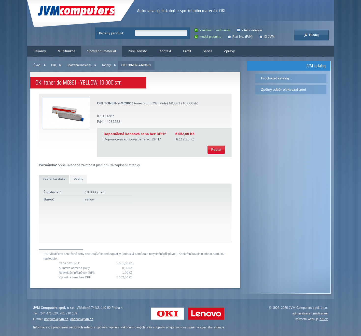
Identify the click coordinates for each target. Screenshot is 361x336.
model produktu (210, 36)
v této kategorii (252, 30)
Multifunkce (66, 51)
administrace (301, 313)
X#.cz (323, 319)
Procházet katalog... (276, 78)
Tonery (106, 65)
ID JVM (269, 36)
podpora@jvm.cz (56, 319)
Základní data (53, 179)
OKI (53, 65)
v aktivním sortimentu (214, 30)
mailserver (320, 313)
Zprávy (229, 51)
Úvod (37, 65)
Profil (187, 51)
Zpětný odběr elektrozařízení (283, 89)
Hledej (313, 35)
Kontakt (165, 51)
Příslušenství (138, 51)
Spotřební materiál (101, 51)
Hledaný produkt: (110, 33)
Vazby (78, 179)
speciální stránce (212, 327)
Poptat (216, 149)
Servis (207, 51)
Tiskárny (39, 51)
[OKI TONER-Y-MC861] (66, 114)
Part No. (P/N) (242, 36)
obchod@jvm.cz (81, 319)
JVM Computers (66, 11)
